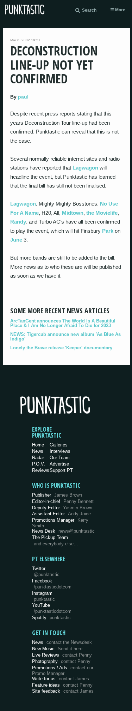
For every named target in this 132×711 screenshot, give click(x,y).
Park (107, 231)
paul (23, 97)
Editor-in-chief (63, 501)
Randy (18, 222)
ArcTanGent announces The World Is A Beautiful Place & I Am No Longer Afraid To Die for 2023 (62, 323)
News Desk (63, 531)
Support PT (61, 470)
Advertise (59, 464)
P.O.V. (38, 464)
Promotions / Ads (62, 670)
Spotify (51, 617)
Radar (38, 457)
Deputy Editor (62, 507)
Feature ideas (62, 685)
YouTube (51, 608)
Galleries (59, 445)
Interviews (60, 451)
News (37, 451)
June (16, 240)
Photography (61, 661)
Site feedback (63, 691)
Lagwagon (85, 168)
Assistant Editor (61, 513)
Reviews (40, 470)
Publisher (57, 495)
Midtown (72, 213)
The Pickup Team (50, 537)
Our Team (60, 457)
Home (38, 445)
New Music (57, 648)
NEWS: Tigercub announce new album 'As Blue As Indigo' (65, 337)
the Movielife (102, 213)
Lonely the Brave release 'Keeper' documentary (61, 347)
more (119, 9)
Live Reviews (62, 655)
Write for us (60, 678)
